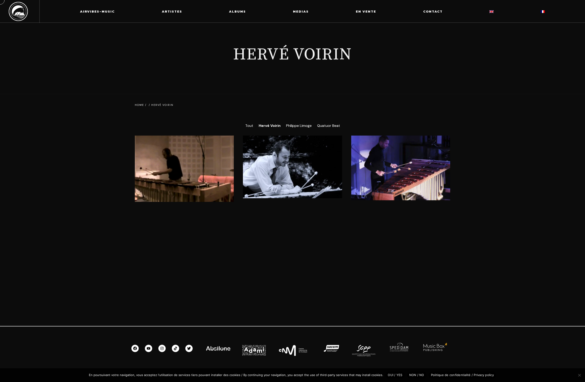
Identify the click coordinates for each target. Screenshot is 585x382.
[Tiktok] (175, 348)
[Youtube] (148, 348)
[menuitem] (491, 11)
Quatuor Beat (328, 125)
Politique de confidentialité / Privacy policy (462, 375)
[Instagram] (162, 348)
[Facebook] (135, 348)
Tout (249, 125)
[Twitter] (189, 348)
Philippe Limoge (299, 125)
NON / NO (416, 375)
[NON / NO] (579, 375)
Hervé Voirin (270, 125)
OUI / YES (395, 375)
